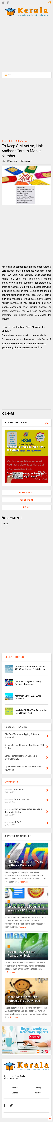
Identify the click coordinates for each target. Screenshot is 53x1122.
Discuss (38, 1093)
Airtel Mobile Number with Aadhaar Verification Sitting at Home (26, 475)
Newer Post (26, 493)
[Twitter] (3, 2)
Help (11, 141)
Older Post (26, 500)
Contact (15, 1093)
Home (4, 141)
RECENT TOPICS (14, 657)
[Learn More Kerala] (26, 15)
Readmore (24, 882)
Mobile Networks (22, 141)
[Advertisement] (25, 43)
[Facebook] (8, 2)
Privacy (38, 1088)
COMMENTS (12, 781)
